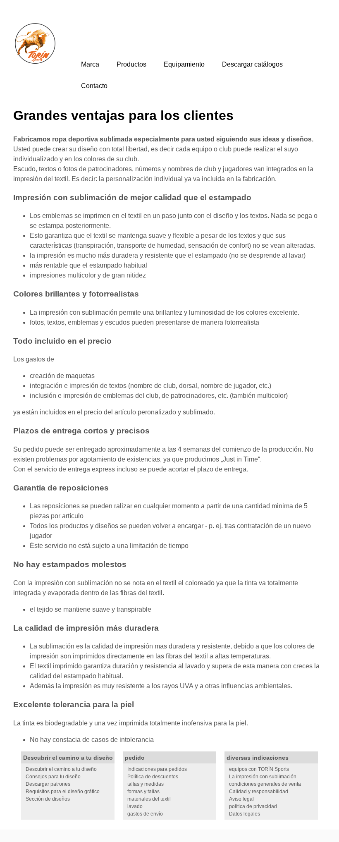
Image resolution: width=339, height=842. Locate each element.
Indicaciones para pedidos (157, 769)
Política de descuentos (152, 777)
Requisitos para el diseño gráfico (63, 791)
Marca (90, 64)
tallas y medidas (145, 784)
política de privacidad (253, 806)
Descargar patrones (48, 784)
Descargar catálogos (252, 64)
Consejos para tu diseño (53, 777)
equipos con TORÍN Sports (259, 769)
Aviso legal (241, 799)
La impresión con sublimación (262, 777)
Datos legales (244, 814)
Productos (131, 64)
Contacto (94, 85)
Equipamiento (184, 64)
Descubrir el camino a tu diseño (61, 769)
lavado (135, 806)
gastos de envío (145, 814)
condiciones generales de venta (265, 784)
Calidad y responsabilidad (258, 791)
